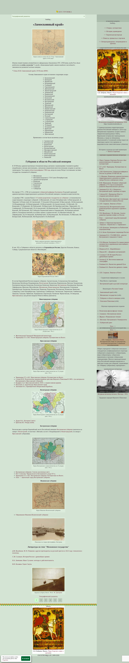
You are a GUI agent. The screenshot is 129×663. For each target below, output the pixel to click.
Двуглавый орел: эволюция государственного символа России (113, 200)
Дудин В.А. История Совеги (25, 421)
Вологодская (43, 283)
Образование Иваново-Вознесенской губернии (32, 515)
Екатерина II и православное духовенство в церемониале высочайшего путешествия (114, 244)
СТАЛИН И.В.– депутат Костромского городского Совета (113, 236)
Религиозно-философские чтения (110, 311)
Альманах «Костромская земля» (110, 314)
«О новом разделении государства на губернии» (52, 198)
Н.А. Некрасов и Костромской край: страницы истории (112, 190)
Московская (43, 287)
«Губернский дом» (105, 322)
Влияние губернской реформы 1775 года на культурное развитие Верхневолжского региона (112, 184)
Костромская (62, 285)
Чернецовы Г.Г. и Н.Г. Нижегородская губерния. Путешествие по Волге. (41, 337)
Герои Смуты (22, 564)
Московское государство (108, 295)
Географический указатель (48, 596)
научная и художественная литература (113, 155)
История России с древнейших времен (31, 557)
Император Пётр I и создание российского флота (110, 195)
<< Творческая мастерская (113, 35)
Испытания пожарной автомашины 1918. (113, 122)
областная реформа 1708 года (40, 170)
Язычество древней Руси (112, 264)
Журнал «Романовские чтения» (110, 317)
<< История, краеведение (113, 31)
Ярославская (16, 295)
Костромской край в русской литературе (114, 284)
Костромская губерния (64, 429)
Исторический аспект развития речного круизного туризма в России (112, 208)
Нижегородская (53, 287)
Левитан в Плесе (110, 204)
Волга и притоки (114, 151)
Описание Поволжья (107, 301)
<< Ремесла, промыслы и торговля (113, 38)
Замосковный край (106, 292)
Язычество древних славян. (113, 267)
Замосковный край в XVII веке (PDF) (31, 71)
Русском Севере (117, 289)
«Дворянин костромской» (112, 252)
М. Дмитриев (58, 592)
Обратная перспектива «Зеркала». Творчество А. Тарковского (112, 223)
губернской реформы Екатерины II (52, 192)
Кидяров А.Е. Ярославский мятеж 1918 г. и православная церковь (38, 383)
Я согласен (25, 658)
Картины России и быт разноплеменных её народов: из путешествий (112, 162)
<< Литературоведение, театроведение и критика (113, 42)
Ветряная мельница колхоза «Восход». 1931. (113, 394)
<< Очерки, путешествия (112, 28)
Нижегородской (66, 431)
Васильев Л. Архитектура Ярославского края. (31, 384)
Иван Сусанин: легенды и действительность (33, 560)
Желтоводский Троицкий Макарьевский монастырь (33, 336)
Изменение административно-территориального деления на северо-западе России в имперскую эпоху (114, 178)
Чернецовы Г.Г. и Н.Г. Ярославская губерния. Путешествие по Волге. (39, 377)
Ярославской (16, 434)
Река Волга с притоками (108, 281)
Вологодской (22, 431)
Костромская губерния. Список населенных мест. (33, 472)
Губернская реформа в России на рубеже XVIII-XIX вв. (113, 172)
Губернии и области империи (110, 298)
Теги (111, 326)
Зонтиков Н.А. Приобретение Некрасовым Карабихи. (34, 386)
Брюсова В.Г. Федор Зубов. (25, 422)
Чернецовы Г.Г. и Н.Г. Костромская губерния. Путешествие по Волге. (39, 475)
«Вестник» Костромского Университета (113, 320)
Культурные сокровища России (114, 232)
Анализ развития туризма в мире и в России (112, 214)
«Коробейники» (110, 249)
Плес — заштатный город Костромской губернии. (33, 477)
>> (60, 600)
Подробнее (5, 660)
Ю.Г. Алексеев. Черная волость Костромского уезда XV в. (36, 474)
